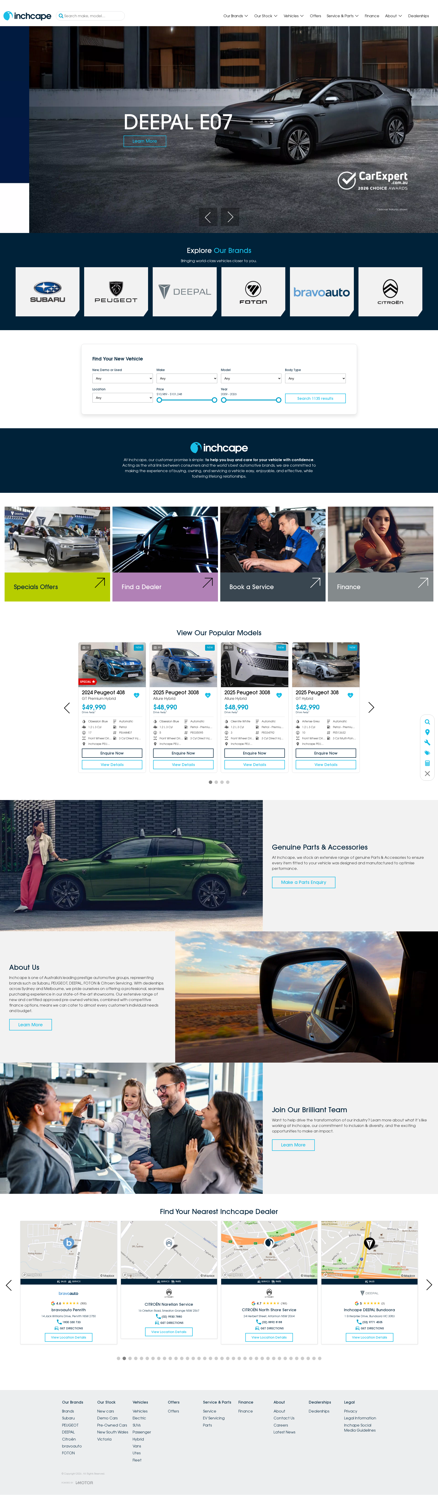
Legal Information (360, 1418)
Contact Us (284, 1418)
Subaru (68, 1418)
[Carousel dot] (210, 782)
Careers (281, 1425)
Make (161, 370)
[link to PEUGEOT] (116, 291)
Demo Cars (107, 1418)
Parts (207, 1425)
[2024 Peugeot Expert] (254, 664)
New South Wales (112, 1432)
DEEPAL (68, 1432)
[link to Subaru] (48, 291)
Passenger (142, 1432)
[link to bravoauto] (322, 291)
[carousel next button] (230, 217)
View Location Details (68, 1332)
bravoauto (72, 1446)
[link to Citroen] (390, 291)
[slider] (159, 400)
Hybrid (138, 1439)
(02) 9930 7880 (71, 1316)
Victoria (104, 1439)
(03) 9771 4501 (372, 1322)
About (391, 16)
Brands (68, 1411)
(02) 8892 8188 (171, 1322)
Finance (372, 16)
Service (209, 1411)
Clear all (337, 359)
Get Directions (71, 1323)
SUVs (136, 1425)
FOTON (68, 1453)
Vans (137, 1446)
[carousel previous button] (208, 217)
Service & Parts (340, 16)
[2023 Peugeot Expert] (326, 664)
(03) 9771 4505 (272, 1322)
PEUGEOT (70, 1425)
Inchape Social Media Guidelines (359, 1428)
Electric (139, 1418)
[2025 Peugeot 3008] (112, 664)
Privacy (350, 1411)
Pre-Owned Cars (112, 1425)
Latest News (284, 1432)
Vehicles (291, 16)
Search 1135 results (315, 398)
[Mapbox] (33, 1274)
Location (99, 389)
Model (226, 370)
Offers (315, 16)
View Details (112, 764)
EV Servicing (214, 1418)
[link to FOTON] (253, 291)
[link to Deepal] (185, 291)
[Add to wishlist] (136, 695)
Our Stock (263, 16)
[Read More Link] (68, 1250)
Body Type (293, 370)
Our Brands (233, 16)
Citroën (69, 1439)
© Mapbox (107, 1275)
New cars (105, 1411)
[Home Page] (27, 16)
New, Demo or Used (107, 370)
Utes (136, 1453)
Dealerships (418, 16)
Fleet (137, 1460)
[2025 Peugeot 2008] (183, 664)
